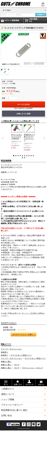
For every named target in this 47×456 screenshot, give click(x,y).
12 (24, 157)
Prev (2, 138)
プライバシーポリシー (12, 404)
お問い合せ (6, 415)
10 (33, 155)
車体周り (4, 352)
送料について (7, 394)
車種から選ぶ (6, 362)
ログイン (11, 20)
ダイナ (16, 365)
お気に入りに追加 (23, 114)
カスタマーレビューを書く (23, 334)
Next (44, 138)
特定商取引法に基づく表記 (14, 410)
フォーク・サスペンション (11, 349)
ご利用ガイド (7, 389)
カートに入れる (23, 104)
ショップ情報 (7, 399)
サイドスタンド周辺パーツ (21, 355)
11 (22, 157)
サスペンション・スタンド (32, 368)
